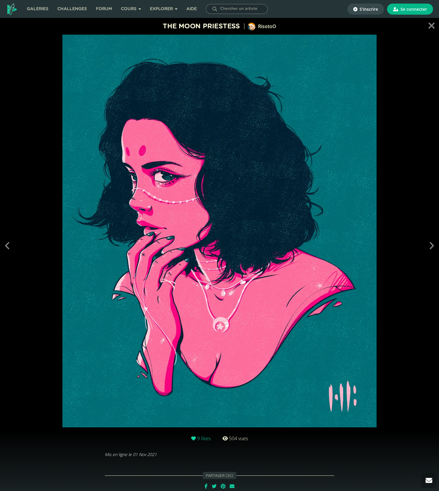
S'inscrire (368, 9)
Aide (191, 9)
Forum (104, 9)
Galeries (37, 9)
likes (204, 438)
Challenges (72, 9)
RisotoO (266, 26)
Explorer (162, 9)
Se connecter (413, 9)
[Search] (214, 8)
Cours (129, 9)
